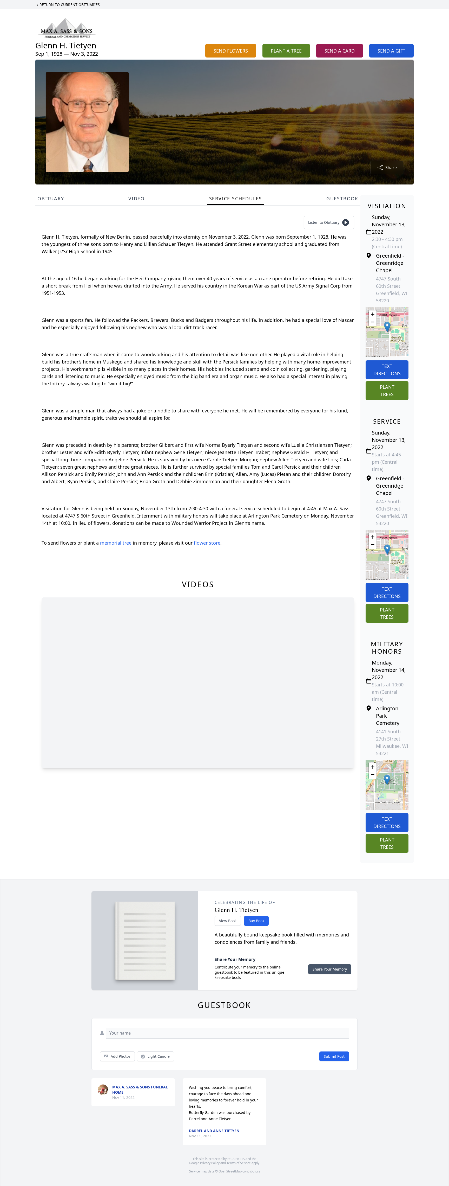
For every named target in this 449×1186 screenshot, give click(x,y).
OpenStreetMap (230, 1171)
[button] (387, 327)
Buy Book (256, 920)
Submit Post (334, 1056)
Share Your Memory (330, 969)
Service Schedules (235, 198)
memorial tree (115, 543)
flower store (207, 543)
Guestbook (342, 198)
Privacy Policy (210, 1163)
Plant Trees (387, 390)
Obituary (50, 198)
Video (136, 198)
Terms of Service (239, 1163)
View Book (227, 920)
